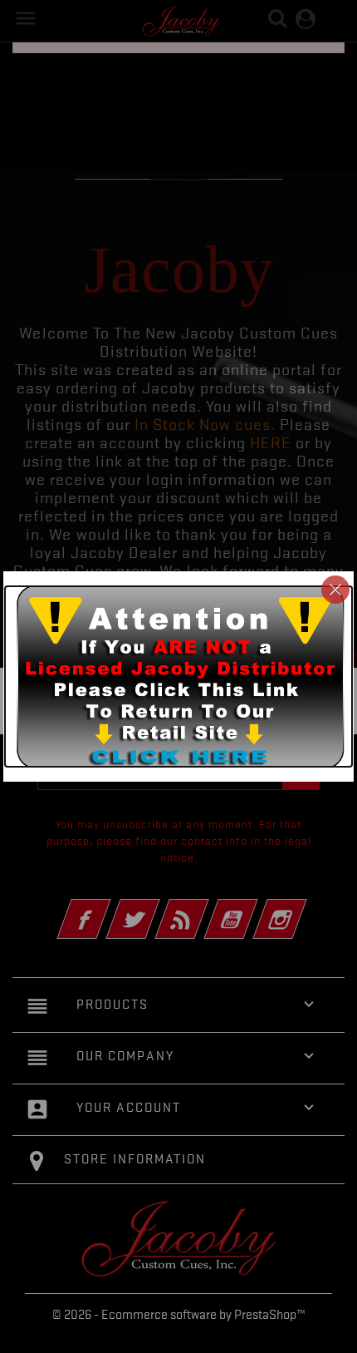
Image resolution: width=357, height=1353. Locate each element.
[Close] (335, 589)
